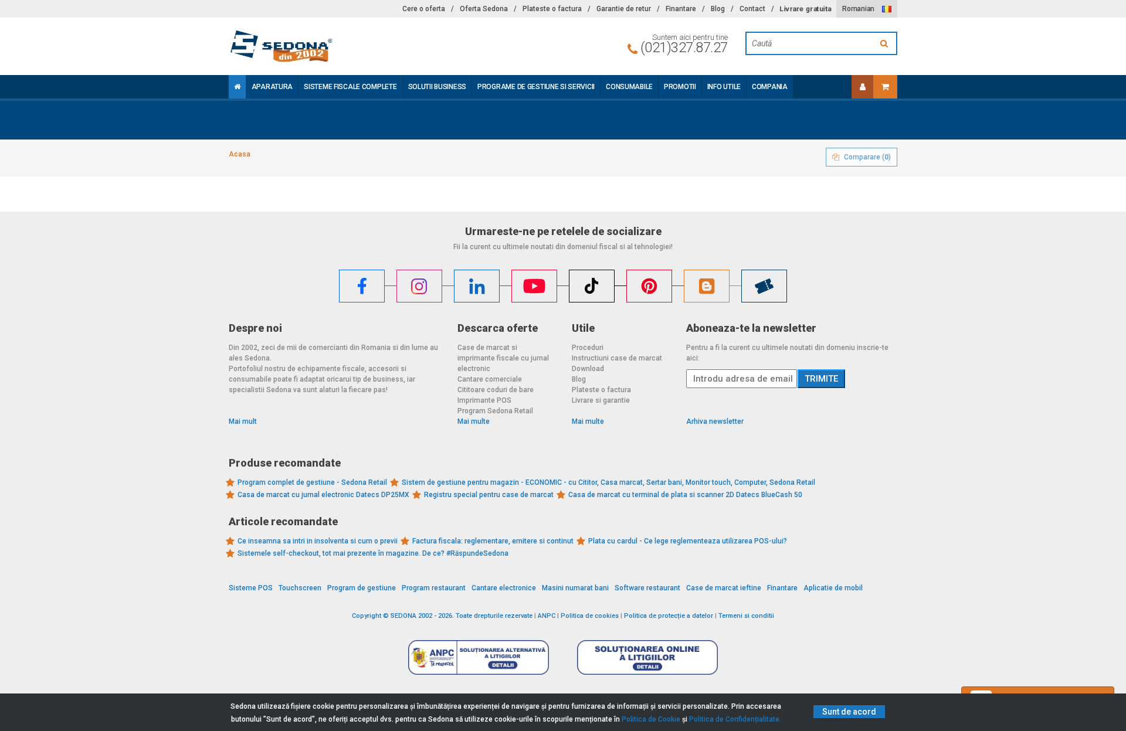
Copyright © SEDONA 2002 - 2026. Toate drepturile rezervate (442, 616)
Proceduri (587, 348)
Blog (718, 9)
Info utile (724, 87)
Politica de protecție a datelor (668, 616)
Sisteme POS (251, 588)
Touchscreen (300, 588)
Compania (770, 87)
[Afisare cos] (885, 86)
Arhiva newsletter (715, 421)
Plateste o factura (552, 9)
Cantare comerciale (489, 379)
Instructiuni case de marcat (617, 358)
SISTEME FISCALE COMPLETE (350, 87)
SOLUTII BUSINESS (437, 87)
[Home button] (237, 86)
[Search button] (885, 43)
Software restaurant (647, 588)
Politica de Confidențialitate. (735, 719)
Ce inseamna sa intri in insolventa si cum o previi (318, 541)
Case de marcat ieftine (723, 588)
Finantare (681, 9)
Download (588, 369)
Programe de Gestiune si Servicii (536, 87)
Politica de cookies (590, 616)
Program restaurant (434, 588)
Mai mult (243, 421)
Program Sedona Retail (495, 411)
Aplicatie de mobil (833, 588)
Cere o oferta (423, 9)
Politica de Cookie (651, 719)
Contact (752, 9)
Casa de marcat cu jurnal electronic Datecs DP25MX (323, 495)
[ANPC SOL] (647, 656)
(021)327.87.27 (684, 47)
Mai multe (473, 421)
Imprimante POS (484, 400)
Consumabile (629, 87)
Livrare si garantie (601, 400)
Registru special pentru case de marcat (489, 495)
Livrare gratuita (805, 9)
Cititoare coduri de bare (495, 390)
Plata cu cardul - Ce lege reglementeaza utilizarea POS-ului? (687, 541)
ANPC (546, 616)
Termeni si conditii (746, 616)
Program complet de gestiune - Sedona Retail (312, 482)
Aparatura (272, 87)
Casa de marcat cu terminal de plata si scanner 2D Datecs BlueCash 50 (685, 495)
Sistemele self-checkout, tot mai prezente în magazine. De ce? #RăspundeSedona (373, 553)
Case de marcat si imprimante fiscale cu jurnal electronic (503, 358)
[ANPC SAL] (478, 656)
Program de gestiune (361, 588)
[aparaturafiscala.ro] (334, 46)
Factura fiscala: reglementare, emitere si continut (493, 541)
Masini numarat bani (575, 588)
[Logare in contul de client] (863, 86)
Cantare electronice (504, 588)
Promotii (680, 87)
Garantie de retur (623, 9)
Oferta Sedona (484, 9)
